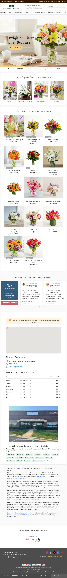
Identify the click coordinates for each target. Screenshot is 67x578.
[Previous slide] (5, 41)
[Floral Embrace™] (47, 284)
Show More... (47, 461)
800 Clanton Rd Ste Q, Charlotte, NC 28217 (15, 554)
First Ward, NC (19, 457)
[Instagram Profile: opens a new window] (47, 552)
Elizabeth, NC (10, 457)
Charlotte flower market (38, 508)
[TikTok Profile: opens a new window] (54, 552)
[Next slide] (62, 41)
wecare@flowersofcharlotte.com (12, 558)
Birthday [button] (26, 12)
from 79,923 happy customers (20, 69)
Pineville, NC (27, 461)
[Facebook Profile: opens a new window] (51, 552)
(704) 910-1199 (13, 364)
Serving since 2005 (50, 69)
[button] (39, 306)
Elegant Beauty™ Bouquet (31, 285)
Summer (10, 12)
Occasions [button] (18, 12)
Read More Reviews (9, 303)
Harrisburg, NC (39, 457)
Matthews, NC (49, 457)
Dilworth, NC (38, 454)
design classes (20, 478)
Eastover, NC (55, 454)
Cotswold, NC (29, 454)
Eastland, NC (46, 454)
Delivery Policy (48, 571)
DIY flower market (28, 515)
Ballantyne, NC (10, 454)
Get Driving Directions (16, 366)
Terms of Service (17, 571)
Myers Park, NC (10, 461)
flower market (11, 497)
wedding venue (39, 476)
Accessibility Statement (37, 571)
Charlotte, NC (20, 454)
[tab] (33, 62)
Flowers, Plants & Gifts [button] (54, 12)
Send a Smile (14, 48)
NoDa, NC (19, 461)
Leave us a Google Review (55, 556)
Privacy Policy (26, 571)
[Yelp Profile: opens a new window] (62, 552)
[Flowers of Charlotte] (11, 7)
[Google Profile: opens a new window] (58, 552)
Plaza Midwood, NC (38, 461)
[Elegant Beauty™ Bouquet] (23, 284)
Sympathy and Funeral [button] (38, 12)
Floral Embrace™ (53, 285)
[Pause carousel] (31, 62)
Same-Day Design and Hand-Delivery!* (13, 1)
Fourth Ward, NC (29, 457)
